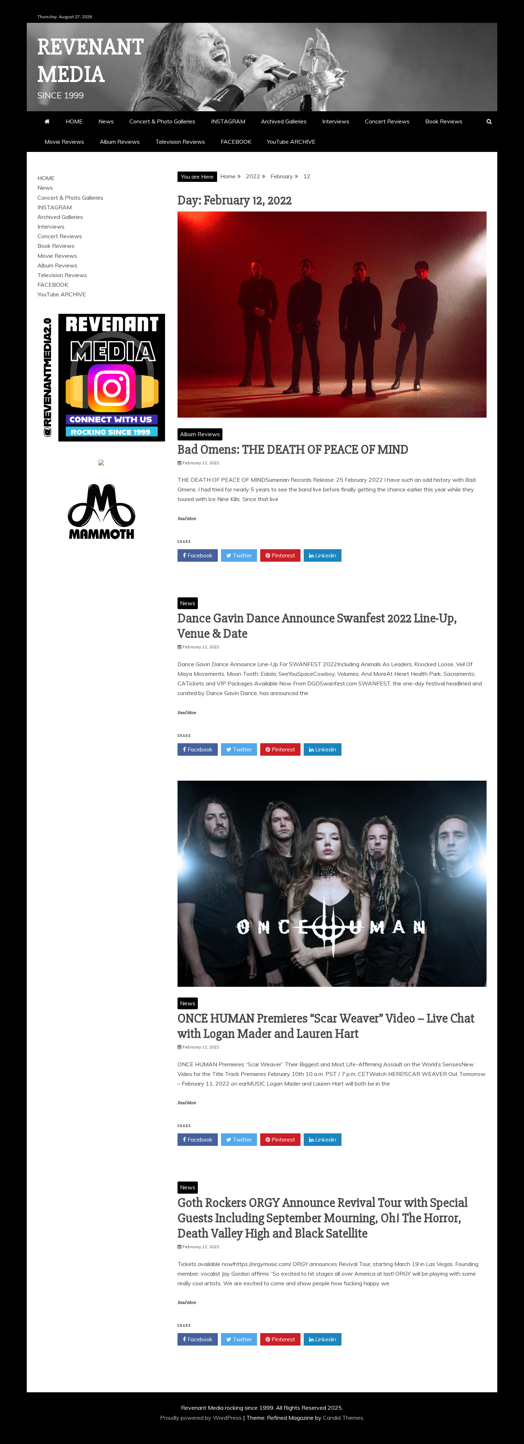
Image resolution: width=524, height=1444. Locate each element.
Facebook (199, 555)
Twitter (241, 555)
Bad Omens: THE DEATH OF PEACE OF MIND (293, 450)
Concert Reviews (387, 121)
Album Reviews (120, 141)
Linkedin (325, 555)
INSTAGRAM (228, 121)
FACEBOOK (236, 141)
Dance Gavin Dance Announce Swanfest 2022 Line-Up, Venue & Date (317, 626)
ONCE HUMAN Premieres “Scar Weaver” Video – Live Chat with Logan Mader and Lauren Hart (326, 1026)
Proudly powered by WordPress (201, 1417)
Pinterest (282, 555)
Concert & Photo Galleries (162, 121)
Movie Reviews (64, 141)
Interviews (335, 121)
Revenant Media (90, 60)
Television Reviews (180, 141)
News (106, 121)
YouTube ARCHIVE (291, 141)
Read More (187, 518)
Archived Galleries (284, 121)
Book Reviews (443, 121)
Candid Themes (343, 1417)
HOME (74, 121)
